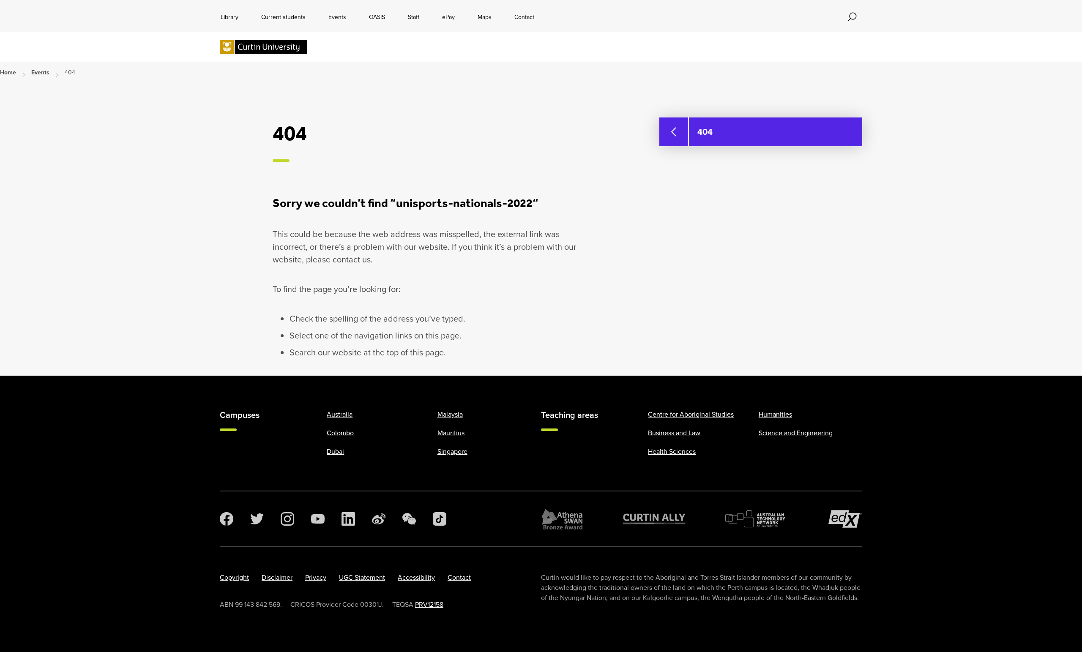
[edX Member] (845, 518)
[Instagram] (287, 519)
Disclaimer (277, 577)
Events (337, 17)
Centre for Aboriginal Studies (691, 414)
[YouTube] (318, 519)
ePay (448, 17)
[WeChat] (409, 519)
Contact (524, 17)
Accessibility (416, 577)
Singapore (452, 451)
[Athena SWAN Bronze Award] (562, 518)
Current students (283, 17)
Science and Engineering (796, 433)
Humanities (775, 414)
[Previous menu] (673, 131)
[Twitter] (257, 519)
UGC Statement (362, 577)
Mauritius (450, 433)
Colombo (340, 433)
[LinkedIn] (348, 519)
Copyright (234, 577)
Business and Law (674, 433)
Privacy (315, 577)
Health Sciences (672, 451)
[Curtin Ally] (654, 518)
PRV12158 (429, 604)
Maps (485, 17)
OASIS (377, 17)
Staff (413, 17)
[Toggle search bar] (852, 17)
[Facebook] (226, 519)
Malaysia (450, 414)
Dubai (335, 451)
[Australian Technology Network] (757, 518)
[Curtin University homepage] (263, 47)
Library (229, 17)
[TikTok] (439, 519)
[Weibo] (378, 519)
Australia (339, 414)
